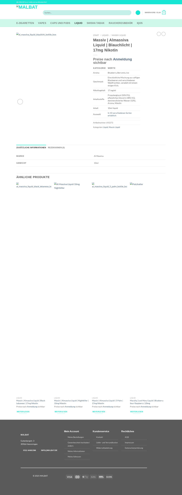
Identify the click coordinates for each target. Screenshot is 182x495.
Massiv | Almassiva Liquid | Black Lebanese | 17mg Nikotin (30, 401)
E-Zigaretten (25, 23)
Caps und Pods (60, 23)
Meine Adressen (74, 456)
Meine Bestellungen (76, 437)
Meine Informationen (76, 451)
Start (96, 35)
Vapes (42, 23)
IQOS (140, 23)
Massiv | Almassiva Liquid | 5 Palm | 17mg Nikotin (107, 401)
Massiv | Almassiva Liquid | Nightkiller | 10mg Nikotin (71, 401)
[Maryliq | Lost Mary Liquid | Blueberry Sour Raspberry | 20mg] (147, 289)
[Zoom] (20, 101)
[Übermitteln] (128, 12)
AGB (127, 437)
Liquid (78, 23)
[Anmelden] (138, 12)
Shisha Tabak (96, 23)
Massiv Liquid (119, 35)
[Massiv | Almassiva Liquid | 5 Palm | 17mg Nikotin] (109, 289)
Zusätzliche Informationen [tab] (31, 148)
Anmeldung (122, 59)
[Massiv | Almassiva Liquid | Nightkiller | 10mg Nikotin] (71, 289)
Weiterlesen (23, 412)
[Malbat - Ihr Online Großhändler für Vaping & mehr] (27, 12)
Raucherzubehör (121, 23)
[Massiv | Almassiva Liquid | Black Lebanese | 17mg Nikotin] (33, 289)
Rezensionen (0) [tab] (56, 148)
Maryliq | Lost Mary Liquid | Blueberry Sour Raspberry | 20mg (146, 401)
